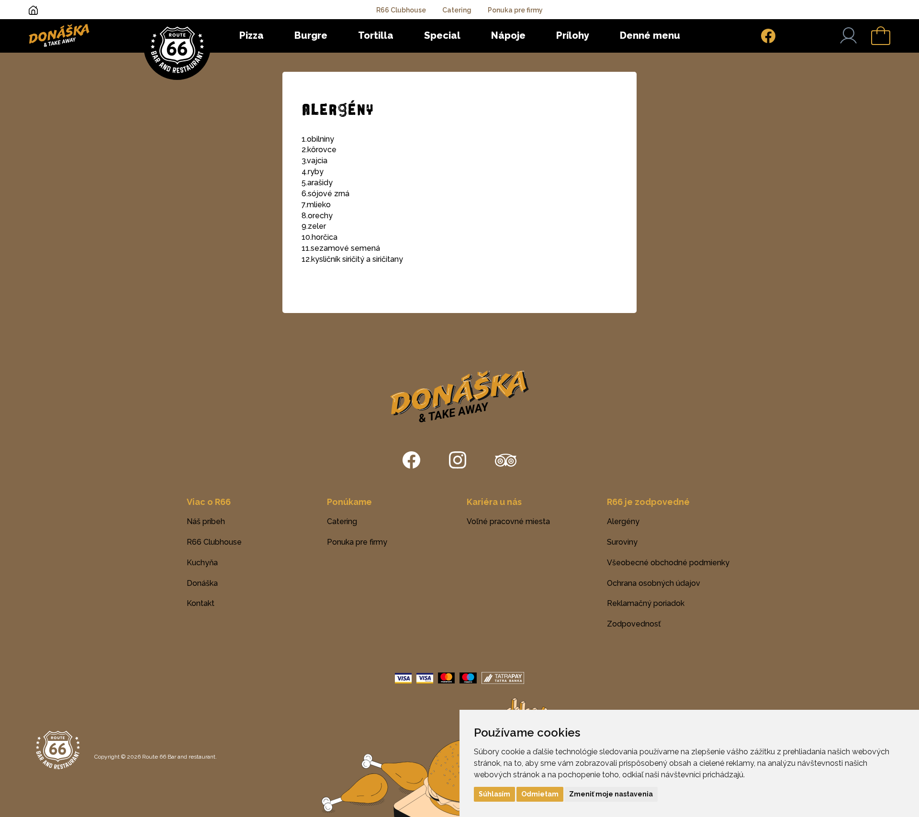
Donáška (202, 583)
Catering (456, 10)
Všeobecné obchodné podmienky (668, 562)
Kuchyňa (202, 562)
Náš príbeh (206, 521)
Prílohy (572, 35)
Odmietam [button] (540, 794)
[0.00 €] (880, 35)
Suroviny (622, 542)
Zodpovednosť (634, 623)
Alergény (623, 521)
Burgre (310, 35)
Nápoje (508, 35)
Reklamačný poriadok (645, 603)
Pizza (251, 35)
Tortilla (375, 35)
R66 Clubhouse (401, 10)
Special (442, 35)
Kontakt (200, 603)
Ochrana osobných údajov (653, 583)
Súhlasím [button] (494, 794)
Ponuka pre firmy (515, 10)
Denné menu (650, 35)
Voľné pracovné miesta (508, 521)
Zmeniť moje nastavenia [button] (611, 794)
